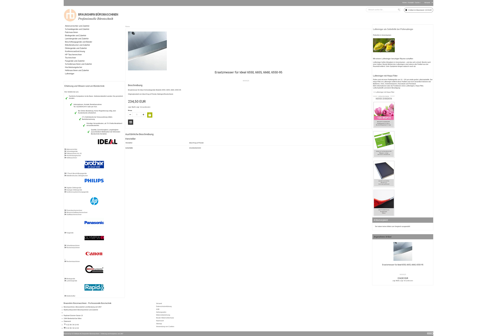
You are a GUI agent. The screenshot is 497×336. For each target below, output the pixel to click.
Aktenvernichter (71, 149)
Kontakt (411, 3)
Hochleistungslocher (73, 155)
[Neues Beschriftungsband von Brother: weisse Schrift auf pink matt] (384, 128)
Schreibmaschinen (73, 245)
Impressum (160, 321)
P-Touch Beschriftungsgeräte (76, 173)
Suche (417, 3)
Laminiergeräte (71, 281)
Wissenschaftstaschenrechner (76, 212)
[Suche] (398, 10)
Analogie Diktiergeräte (74, 190)
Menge (130, 110)
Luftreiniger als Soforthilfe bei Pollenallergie (393, 29)
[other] (430, 333)
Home (404, 3)
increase (143, 114)
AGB (157, 309)
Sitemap (159, 324)
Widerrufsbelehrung (163, 315)
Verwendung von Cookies (165, 326)
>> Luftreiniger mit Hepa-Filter (383, 92)
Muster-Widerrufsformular (165, 318)
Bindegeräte (70, 279)
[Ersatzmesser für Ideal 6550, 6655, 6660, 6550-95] (403, 252)
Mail (95, 107)
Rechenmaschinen (73, 247)
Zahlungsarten (161, 312)
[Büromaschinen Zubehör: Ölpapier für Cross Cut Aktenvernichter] (384, 157)
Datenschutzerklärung (164, 306)
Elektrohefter (70, 296)
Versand (159, 303)
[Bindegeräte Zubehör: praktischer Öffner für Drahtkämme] (384, 216)
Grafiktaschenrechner (74, 214)
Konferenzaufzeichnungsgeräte (77, 192)
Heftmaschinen (71, 158)
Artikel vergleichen (130, 122)
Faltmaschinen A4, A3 (74, 153)
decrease (130, 114)
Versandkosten (145, 107)
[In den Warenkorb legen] (149, 115)
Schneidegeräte (72, 151)
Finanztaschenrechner (74, 210)
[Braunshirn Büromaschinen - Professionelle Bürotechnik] (91, 14)
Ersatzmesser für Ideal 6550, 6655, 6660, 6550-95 (402, 265)
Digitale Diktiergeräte (73, 188)
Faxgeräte (70, 233)
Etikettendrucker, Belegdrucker (77, 176)
